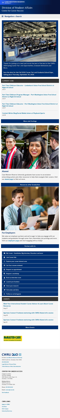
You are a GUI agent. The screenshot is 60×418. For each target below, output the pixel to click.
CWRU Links (6, 401)
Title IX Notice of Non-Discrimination (11, 366)
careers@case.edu (9, 390)
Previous (3, 31)
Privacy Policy (12, 364)
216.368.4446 (9, 387)
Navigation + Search (11, 17)
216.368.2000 (5, 362)
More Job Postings (30, 121)
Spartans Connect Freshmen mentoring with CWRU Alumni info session (28, 313)
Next (56, 31)
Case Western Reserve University (14, 357)
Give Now (4, 406)
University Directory (7, 411)
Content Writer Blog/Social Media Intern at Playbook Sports (23, 113)
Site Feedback (5, 392)
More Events (30, 327)
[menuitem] (30, 404)
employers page (13, 241)
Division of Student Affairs (17, 7)
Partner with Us (30, 246)
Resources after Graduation (30, 185)
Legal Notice (5, 364)
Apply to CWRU (6, 404)
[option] (30, 338)
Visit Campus (5, 408)
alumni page (9, 179)
